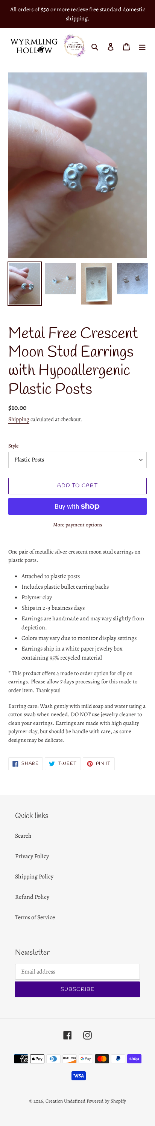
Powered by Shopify (106, 1101)
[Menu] (142, 46)
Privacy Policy (32, 856)
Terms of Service (35, 917)
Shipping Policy (34, 876)
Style (13, 445)
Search (23, 836)
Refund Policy (32, 897)
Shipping (18, 419)
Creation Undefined (65, 1101)
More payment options (77, 524)
